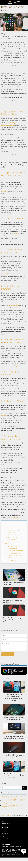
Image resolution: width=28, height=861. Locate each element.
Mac (3, 836)
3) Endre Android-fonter (12, 535)
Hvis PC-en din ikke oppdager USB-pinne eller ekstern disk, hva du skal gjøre (13, 797)
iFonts (16, 233)
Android (3, 831)
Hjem (3, 821)
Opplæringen (5, 838)
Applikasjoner (5, 833)
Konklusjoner (12, 560)
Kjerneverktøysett (13, 366)
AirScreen (4, 443)
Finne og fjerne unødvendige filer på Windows (13, 804)
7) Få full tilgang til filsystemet (14, 550)
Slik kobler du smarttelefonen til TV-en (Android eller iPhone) (11, 806)
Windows (4, 840)
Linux (3, 835)
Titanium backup (6, 274)
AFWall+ (4, 191)
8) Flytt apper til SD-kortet (13, 553)
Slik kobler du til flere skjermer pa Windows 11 (13, 799)
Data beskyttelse (6, 823)
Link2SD (4, 416)
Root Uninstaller (14, 306)
